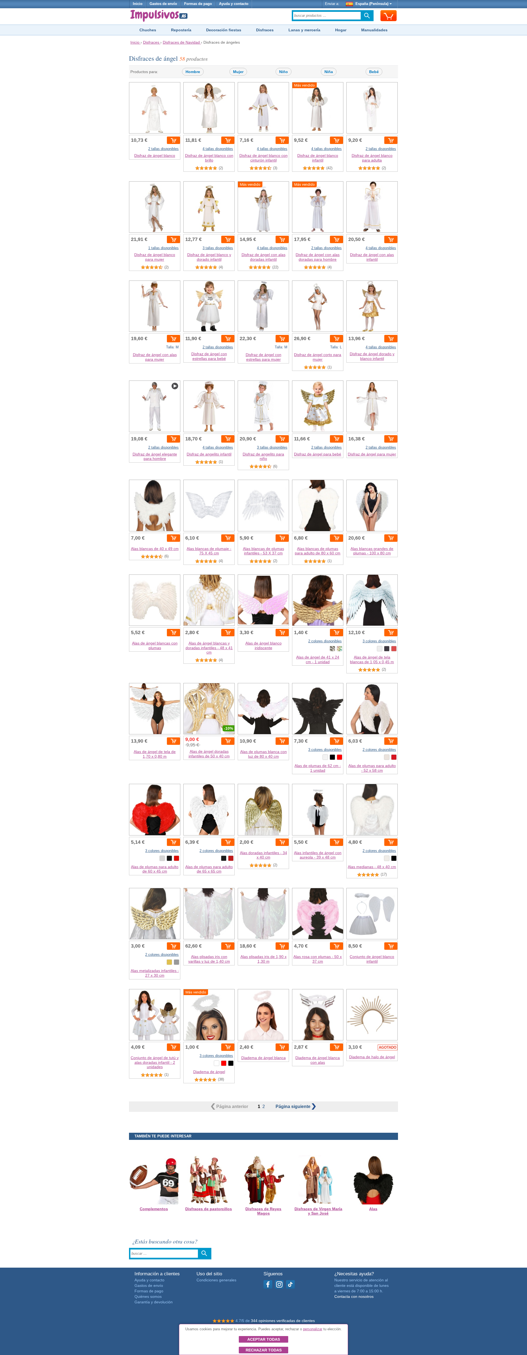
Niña (328, 72)
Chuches (147, 30)
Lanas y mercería (304, 30)
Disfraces (265, 30)
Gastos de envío (163, 4)
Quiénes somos (148, 1296)
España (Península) (371, 4)
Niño (283, 72)
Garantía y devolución (153, 1302)
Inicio (137, 4)
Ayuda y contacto (233, 4)
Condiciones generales (216, 1280)
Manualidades (374, 30)
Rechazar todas (264, 1350)
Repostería (181, 30)
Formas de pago (198, 4)
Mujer (238, 72)
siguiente (294, 1106)
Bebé (374, 72)
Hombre (193, 72)
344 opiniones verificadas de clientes (283, 1320)
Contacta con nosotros (354, 1296)
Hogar (340, 30)
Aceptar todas (263, 1339)
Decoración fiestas (223, 30)
